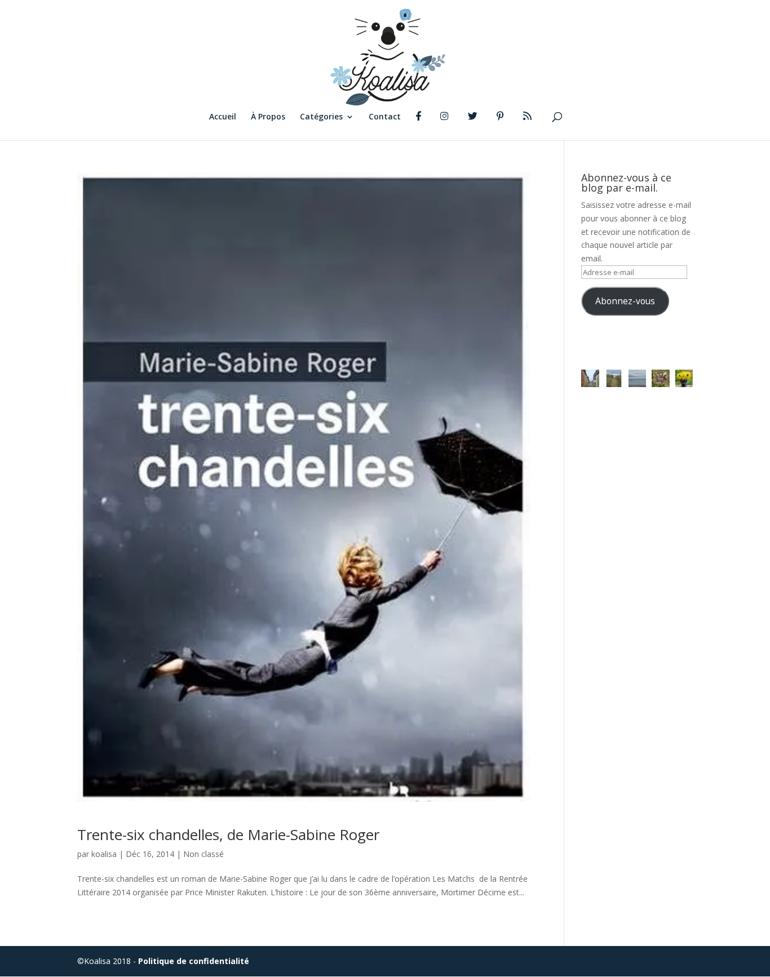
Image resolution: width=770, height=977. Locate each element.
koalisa (104, 854)
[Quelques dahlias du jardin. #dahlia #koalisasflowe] (684, 379)
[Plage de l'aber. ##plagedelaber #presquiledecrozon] (614, 379)
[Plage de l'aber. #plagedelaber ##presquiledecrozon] (638, 379)
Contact (385, 117)
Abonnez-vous (625, 301)
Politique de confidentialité (193, 961)
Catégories (321, 117)
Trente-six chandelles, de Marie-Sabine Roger (228, 834)
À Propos (268, 117)
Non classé (203, 854)
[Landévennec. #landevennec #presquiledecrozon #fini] (590, 379)
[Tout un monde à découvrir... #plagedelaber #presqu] (661, 379)
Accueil (222, 117)
